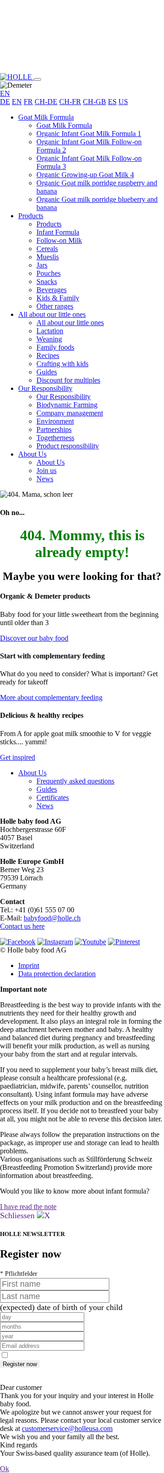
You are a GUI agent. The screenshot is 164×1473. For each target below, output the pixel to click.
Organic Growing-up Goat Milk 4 (85, 175)
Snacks (46, 281)
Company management (69, 413)
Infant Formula (57, 232)
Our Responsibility (45, 388)
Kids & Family (57, 298)
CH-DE (46, 101)
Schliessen (18, 1215)
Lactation (49, 331)
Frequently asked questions (75, 781)
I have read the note (28, 1206)
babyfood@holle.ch (52, 918)
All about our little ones (52, 314)
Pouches (48, 273)
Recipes (47, 355)
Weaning (49, 339)
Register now (20, 1364)
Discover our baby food (34, 638)
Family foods (55, 347)
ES (112, 101)
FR (28, 101)
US (123, 101)
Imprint (28, 965)
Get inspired (17, 757)
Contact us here (22, 926)
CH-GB (94, 101)
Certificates (52, 797)
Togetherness (55, 438)
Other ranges (54, 306)
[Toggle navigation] (37, 79)
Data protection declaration (57, 974)
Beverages (51, 290)
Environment (55, 421)
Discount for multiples (68, 380)
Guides (46, 372)
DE (5, 101)
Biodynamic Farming (66, 405)
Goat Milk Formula (46, 117)
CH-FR (70, 101)
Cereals (47, 249)
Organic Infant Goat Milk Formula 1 (88, 133)
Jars (41, 265)
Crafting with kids (62, 364)
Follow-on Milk (59, 240)
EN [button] (5, 93)
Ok (4, 1469)
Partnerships (54, 429)
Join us (46, 470)
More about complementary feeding (51, 697)
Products (30, 216)
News (44, 479)
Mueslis (47, 257)
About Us (32, 454)
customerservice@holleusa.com (67, 1428)
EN (17, 101)
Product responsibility (67, 446)
